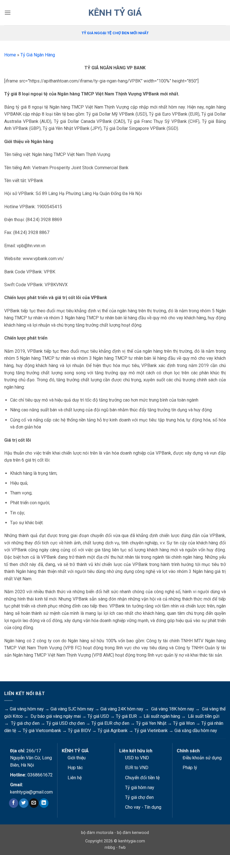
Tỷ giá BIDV (79, 730)
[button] (7, 12)
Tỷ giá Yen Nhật (151, 723)
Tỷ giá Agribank (113, 730)
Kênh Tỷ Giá (115, 12)
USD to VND (137, 757)
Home (10, 55)
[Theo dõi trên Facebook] (13, 803)
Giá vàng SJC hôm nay (72, 709)
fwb (122, 847)
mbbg (110, 847)
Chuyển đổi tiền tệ (142, 777)
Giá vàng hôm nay (27, 709)
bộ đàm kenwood (133, 832)
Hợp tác (75, 767)
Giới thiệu (77, 757)
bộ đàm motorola (97, 832)
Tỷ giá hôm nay (139, 787)
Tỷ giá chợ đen (25, 723)
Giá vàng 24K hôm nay (121, 709)
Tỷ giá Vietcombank (42, 730)
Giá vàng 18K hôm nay (172, 709)
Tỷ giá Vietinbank (151, 730)
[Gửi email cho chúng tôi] (33, 803)
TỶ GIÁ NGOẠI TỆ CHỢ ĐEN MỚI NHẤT (115, 33)
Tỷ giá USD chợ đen (65, 723)
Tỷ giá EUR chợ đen (110, 723)
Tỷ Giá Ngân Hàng (37, 55)
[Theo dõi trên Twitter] (23, 803)
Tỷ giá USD (98, 716)
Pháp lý (190, 767)
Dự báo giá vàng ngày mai (56, 716)
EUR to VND (136, 767)
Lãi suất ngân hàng (162, 716)
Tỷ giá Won (184, 723)
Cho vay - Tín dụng (143, 807)
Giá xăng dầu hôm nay (195, 730)
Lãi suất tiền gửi (203, 716)
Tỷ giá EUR (126, 716)
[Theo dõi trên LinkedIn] (44, 803)
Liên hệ (75, 777)
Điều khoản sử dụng (202, 757)
